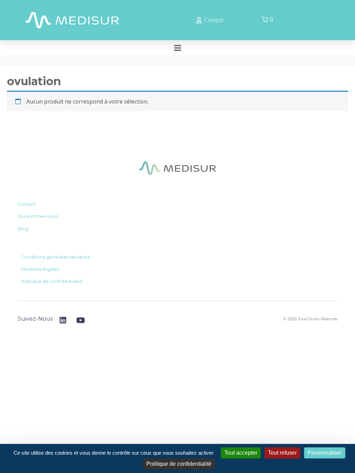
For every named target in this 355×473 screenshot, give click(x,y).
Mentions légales (40, 269)
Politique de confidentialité (52, 281)
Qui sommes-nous (38, 216)
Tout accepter (240, 453)
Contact (27, 204)
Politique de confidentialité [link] (178, 464)
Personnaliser (325, 453)
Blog (23, 228)
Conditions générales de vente (55, 257)
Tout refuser (282, 453)
